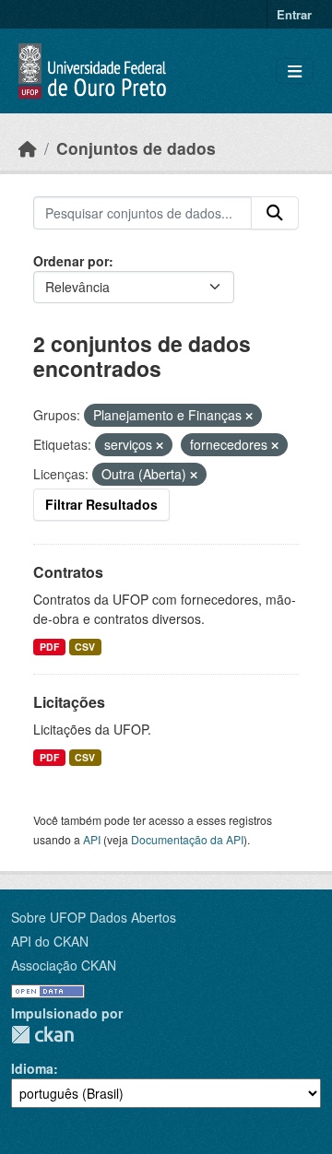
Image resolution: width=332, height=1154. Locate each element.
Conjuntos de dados (136, 147)
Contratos (68, 572)
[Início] (27, 147)
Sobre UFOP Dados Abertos (93, 917)
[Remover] (249, 415)
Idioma (32, 1068)
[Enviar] (275, 213)
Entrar (294, 14)
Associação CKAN (63, 965)
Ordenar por (71, 261)
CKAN (42, 1034)
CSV (85, 647)
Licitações (69, 701)
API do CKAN (50, 941)
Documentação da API (187, 839)
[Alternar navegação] (295, 71)
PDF (49, 647)
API (92, 839)
